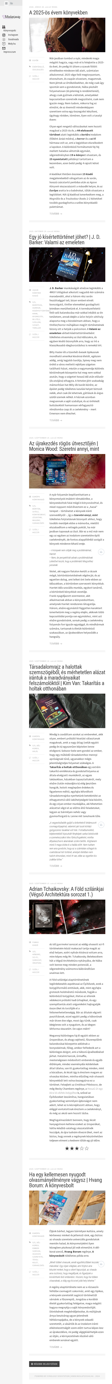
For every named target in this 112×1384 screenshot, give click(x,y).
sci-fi (35, 957)
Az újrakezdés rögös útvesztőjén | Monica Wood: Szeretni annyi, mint (64, 446)
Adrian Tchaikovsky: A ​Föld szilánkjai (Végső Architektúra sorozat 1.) (66, 892)
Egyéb (35, 60)
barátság (37, 305)
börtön (36, 509)
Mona (54, 7)
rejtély (36, 319)
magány (36, 520)
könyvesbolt (39, 514)
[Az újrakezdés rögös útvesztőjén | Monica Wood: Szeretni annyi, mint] (67, 472)
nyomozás (38, 316)
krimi (35, 313)
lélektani (37, 517)
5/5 (34, 302)
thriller (37, 328)
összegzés (38, 69)
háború (36, 954)
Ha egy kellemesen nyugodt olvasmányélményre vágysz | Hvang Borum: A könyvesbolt (65, 1180)
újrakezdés (38, 523)
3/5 (34, 951)
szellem (37, 322)
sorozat (37, 960)
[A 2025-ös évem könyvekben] (67, 35)
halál (35, 751)
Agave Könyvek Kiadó (37, 293)
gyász (36, 511)
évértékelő (38, 67)
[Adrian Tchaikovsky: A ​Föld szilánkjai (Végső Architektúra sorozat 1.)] (67, 917)
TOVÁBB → (55, 213)
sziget (36, 325)
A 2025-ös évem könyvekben (58, 12)
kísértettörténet (41, 310)
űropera (37, 963)
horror (36, 308)
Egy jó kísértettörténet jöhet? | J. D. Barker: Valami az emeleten (64, 240)
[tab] (6, 3)
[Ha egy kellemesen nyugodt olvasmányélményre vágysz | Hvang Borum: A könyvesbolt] (67, 1208)
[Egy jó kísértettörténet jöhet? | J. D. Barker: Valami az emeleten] (67, 265)
